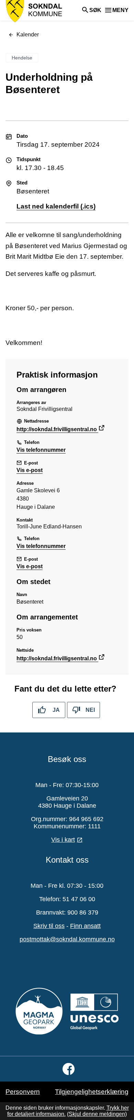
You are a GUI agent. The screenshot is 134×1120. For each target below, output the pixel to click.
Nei (90, 710)
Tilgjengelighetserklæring (92, 1091)
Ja (56, 710)
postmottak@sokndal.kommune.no (67, 939)
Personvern (22, 1091)
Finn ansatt (85, 925)
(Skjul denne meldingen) (97, 1114)
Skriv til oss (49, 925)
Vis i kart (63, 839)
